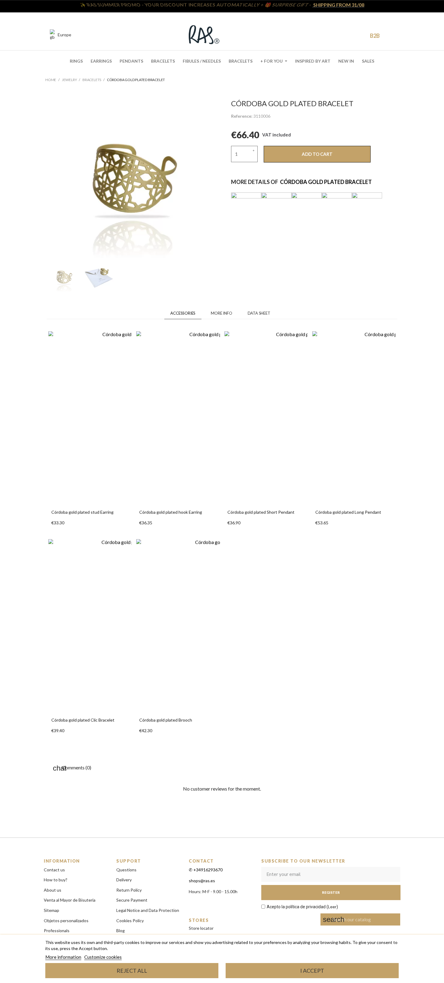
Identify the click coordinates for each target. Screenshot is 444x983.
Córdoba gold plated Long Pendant (348, 512)
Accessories (182, 313)
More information (63, 957)
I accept (312, 970)
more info (221, 313)
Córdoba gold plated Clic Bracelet (82, 720)
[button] (336, 35)
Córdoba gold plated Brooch (165, 720)
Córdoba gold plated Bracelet (326, 182)
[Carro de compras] (359, 35)
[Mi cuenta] (348, 34)
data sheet (259, 313)
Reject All (132, 970)
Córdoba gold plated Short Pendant (260, 512)
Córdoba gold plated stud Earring (82, 512)
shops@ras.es (202, 880)
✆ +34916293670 (206, 869)
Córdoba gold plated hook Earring (170, 512)
